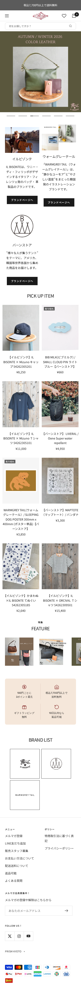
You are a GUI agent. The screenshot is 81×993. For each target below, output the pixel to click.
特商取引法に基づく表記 (59, 838)
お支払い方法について (19, 858)
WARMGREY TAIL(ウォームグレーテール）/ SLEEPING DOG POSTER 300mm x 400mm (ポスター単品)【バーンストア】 (21, 519)
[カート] (74, 16)
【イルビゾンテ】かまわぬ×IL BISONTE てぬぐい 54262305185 (21, 600)
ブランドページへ (22, 200)
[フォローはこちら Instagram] (19, 936)
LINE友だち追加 (15, 843)
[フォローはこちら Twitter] (9, 936)
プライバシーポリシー (59, 848)
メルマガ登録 (13, 836)
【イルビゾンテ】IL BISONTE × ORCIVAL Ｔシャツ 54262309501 (60, 600)
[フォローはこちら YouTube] (28, 936)
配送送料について (16, 866)
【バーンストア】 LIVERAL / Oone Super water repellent (60, 438)
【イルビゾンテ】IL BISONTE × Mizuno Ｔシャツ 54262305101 (21, 438)
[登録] (66, 910)
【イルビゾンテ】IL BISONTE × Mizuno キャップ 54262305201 (21, 362)
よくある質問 (13, 881)
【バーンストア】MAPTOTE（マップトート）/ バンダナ (60, 512)
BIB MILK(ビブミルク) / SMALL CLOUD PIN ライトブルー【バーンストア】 (60, 362)
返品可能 (11, 873)
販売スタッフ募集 (16, 851)
